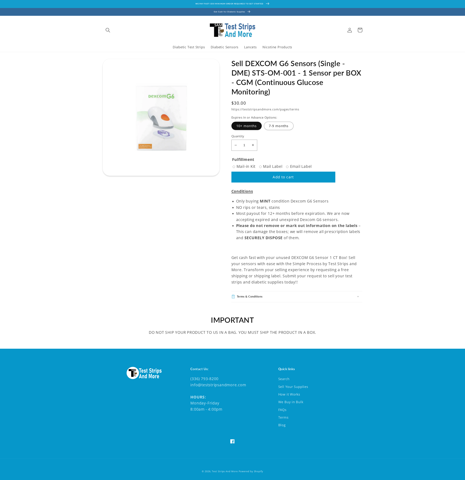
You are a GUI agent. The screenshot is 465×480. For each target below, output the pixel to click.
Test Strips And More (225, 471)
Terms (283, 417)
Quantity (237, 136)
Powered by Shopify (251, 471)
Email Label (301, 166)
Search (284, 379)
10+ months (246, 125)
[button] (108, 30)
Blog (282, 425)
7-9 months (279, 125)
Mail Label (272, 166)
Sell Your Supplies (293, 386)
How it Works (289, 394)
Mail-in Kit (246, 166)
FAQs (282, 410)
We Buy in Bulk (290, 402)
